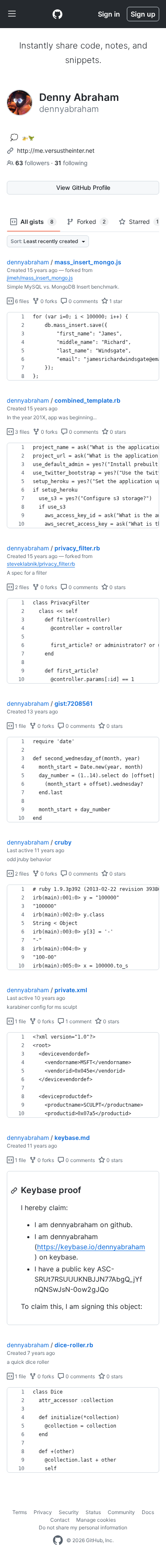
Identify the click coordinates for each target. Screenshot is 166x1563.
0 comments (82, 301)
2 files (21, 587)
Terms (19, 1512)
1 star (115, 301)
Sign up (143, 14)
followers (33, 162)
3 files (21, 432)
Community (121, 1512)
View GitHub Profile (83, 187)
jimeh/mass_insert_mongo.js (40, 278)
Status (93, 1512)
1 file (20, 726)
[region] (83, 346)
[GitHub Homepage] (58, 1540)
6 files (21, 301)
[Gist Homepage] (57, 14)
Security (69, 1512)
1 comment (78, 1021)
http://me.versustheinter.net (55, 150)
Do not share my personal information (83, 1527)
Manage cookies (96, 1520)
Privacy (43, 1512)
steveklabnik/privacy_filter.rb (41, 564)
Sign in (109, 14)
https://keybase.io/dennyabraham (91, 1246)
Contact (59, 1520)
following (71, 162)
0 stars (117, 432)
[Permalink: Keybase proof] (15, 1191)
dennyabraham (28, 262)
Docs (148, 1512)
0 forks (48, 301)
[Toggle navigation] (12, 14)
